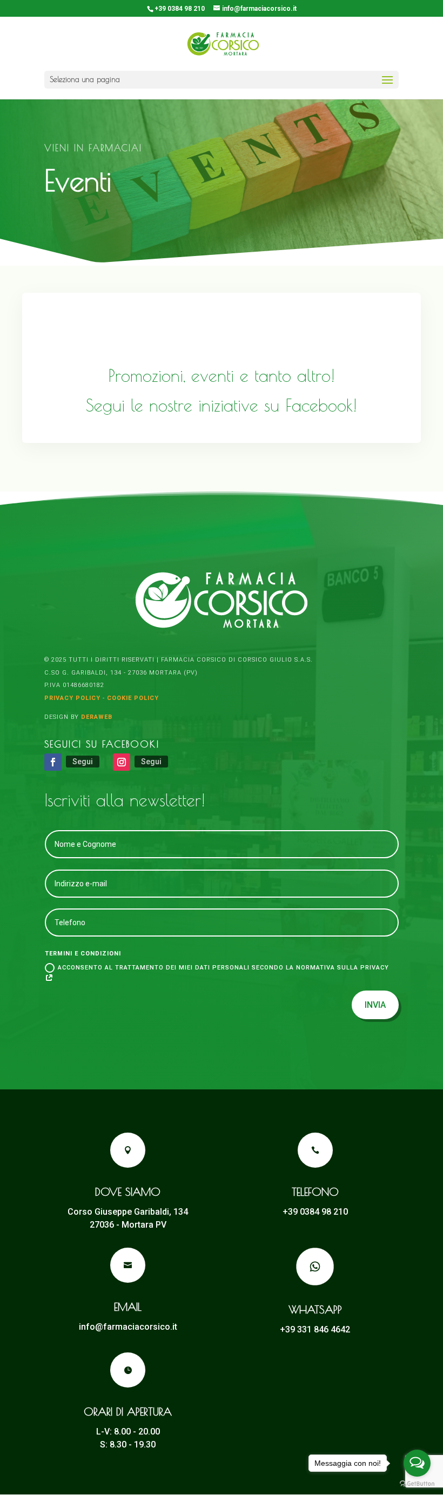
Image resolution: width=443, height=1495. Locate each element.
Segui (82, 761)
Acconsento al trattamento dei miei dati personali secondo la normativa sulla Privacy (223, 967)
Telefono (315, 1192)
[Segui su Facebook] (53, 762)
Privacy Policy (72, 698)
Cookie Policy (133, 698)
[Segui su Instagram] (121, 762)
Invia (375, 1005)
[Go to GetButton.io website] (417, 1483)
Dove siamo (127, 1192)
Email (128, 1307)
